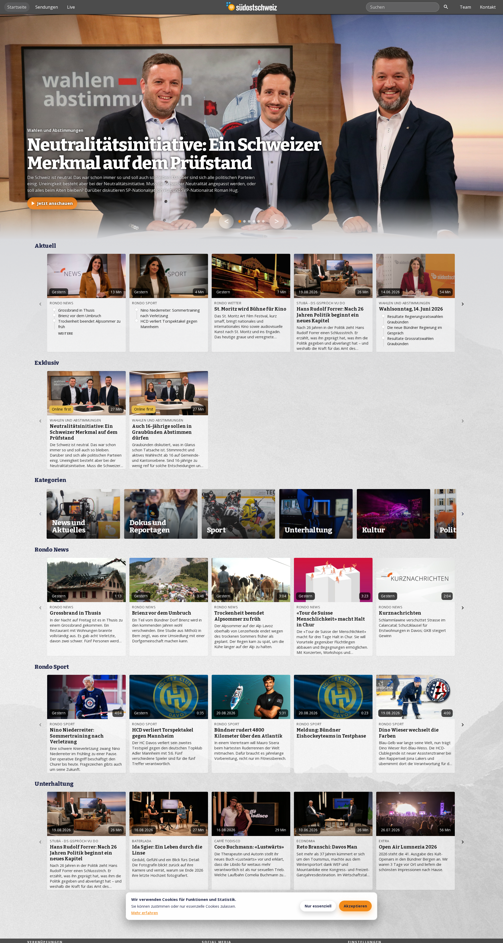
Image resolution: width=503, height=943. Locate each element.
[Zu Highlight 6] (263, 221)
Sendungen (46, 7)
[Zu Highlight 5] (258, 221)
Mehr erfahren (144, 912)
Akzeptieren (355, 905)
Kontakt (488, 7)
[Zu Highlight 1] (239, 221)
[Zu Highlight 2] (244, 221)
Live (71, 7)
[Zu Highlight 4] (254, 221)
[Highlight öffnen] (251, 126)
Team (465, 7)
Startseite (16, 7)
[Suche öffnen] (446, 7)
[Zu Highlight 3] (249, 221)
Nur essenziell (318, 905)
